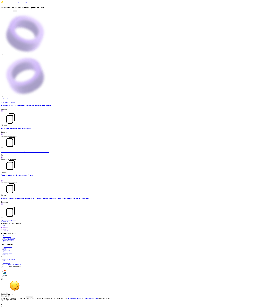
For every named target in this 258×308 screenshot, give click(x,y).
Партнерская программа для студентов (12, 264)
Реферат (5, 249)
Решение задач (6, 250)
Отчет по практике (7, 253)
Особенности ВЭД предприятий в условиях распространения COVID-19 (27, 105)
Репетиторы (6, 254)
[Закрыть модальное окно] (2, 279)
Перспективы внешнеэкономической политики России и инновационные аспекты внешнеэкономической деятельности (45, 198)
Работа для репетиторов (8, 260)
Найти (15, 10)
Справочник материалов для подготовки (12, 235)
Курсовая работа (7, 248)
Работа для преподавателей (9, 262)
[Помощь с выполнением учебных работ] (8, 102)
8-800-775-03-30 (4, 221)
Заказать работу (22, 2)
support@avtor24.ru (5, 225)
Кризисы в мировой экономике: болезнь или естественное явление (25, 152)
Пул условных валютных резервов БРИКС (16, 128)
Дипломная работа (7, 247)
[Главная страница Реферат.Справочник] (9, 2)
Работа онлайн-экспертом (9, 259)
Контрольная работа (7, 251)
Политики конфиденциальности (90, 298)
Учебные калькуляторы (8, 239)
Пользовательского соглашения (75, 298)
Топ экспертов (6, 263)
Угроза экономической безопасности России (17, 175)
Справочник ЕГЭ (7, 237)
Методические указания (8, 240)
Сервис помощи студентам (9, 238)
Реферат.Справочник (8, 98)
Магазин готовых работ (8, 241)
